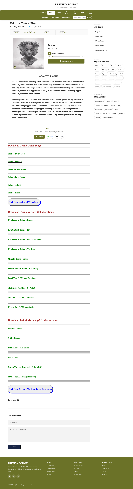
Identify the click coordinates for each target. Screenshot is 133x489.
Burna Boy (105, 65)
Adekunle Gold (99, 101)
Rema (97, 74)
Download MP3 (67, 61)
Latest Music (63, 33)
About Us (105, 466)
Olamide (111, 78)
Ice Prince (113, 113)
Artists (76, 471)
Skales (108, 101)
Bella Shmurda (107, 86)
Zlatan (97, 69)
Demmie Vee (98, 109)
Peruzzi (121, 113)
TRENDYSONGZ (66, 4)
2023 (16, 33)
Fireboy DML (111, 69)
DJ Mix (76, 468)
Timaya (97, 113)
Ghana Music (55, 17)
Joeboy (113, 65)
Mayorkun (104, 74)
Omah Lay (119, 78)
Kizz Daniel (121, 69)
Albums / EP (51, 474)
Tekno (51, 45)
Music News (78, 474)
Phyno (104, 78)
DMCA (104, 471)
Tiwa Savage (108, 82)
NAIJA (46, 33)
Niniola (115, 101)
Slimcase (105, 113)
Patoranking (118, 82)
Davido (120, 65)
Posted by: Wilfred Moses (19, 27)
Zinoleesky (117, 86)
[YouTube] (18, 476)
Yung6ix (97, 117)
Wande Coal (98, 82)
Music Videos (78, 466)
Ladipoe (106, 105)
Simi (121, 74)
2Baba (97, 65)
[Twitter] (14, 476)
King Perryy (108, 109)
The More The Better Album (32, 33)
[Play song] (49, 53)
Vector (113, 105)
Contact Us (105, 468)
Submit (14, 447)
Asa (119, 105)
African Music (66, 17)
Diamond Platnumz (108, 117)
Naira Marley (113, 74)
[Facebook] (9, 476)
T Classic (97, 105)
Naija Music (45, 17)
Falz (103, 69)
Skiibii (116, 109)
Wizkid (97, 78)
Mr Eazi (97, 86)
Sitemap (104, 474)
